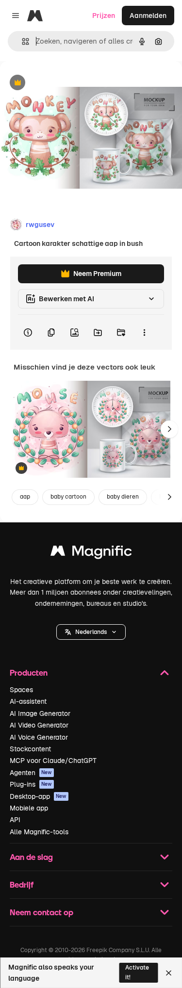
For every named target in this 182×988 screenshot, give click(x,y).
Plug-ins (31, 784)
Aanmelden (148, 15)
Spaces (21, 689)
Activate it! (137, 972)
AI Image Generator (40, 713)
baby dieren (123, 497)
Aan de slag (31, 857)
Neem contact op (41, 912)
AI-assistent (28, 701)
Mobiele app (29, 808)
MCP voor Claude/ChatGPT (53, 760)
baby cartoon (68, 497)
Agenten (31, 772)
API (15, 819)
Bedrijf (21, 884)
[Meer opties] (144, 332)
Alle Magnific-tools (39, 831)
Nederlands (91, 632)
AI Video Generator (39, 725)
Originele (64, 83)
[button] (91, 632)
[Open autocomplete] (21, 41)
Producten (29, 672)
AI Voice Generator (39, 737)
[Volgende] (169, 429)
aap (25, 497)
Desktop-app (38, 796)
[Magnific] (91, 553)
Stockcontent (30, 749)
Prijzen (103, 15)
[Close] (169, 973)
